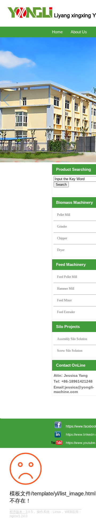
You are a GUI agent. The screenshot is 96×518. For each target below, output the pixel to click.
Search (61, 185)
